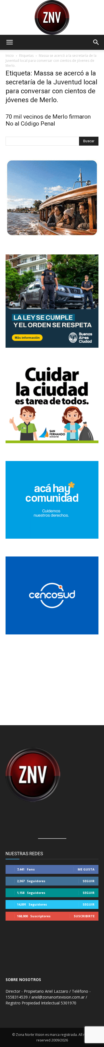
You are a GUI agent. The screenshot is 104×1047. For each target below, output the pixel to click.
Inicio (10, 55)
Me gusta (86, 869)
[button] (9, 42)
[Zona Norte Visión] (52, 17)
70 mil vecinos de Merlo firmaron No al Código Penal (48, 120)
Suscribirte (84, 916)
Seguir (89, 881)
